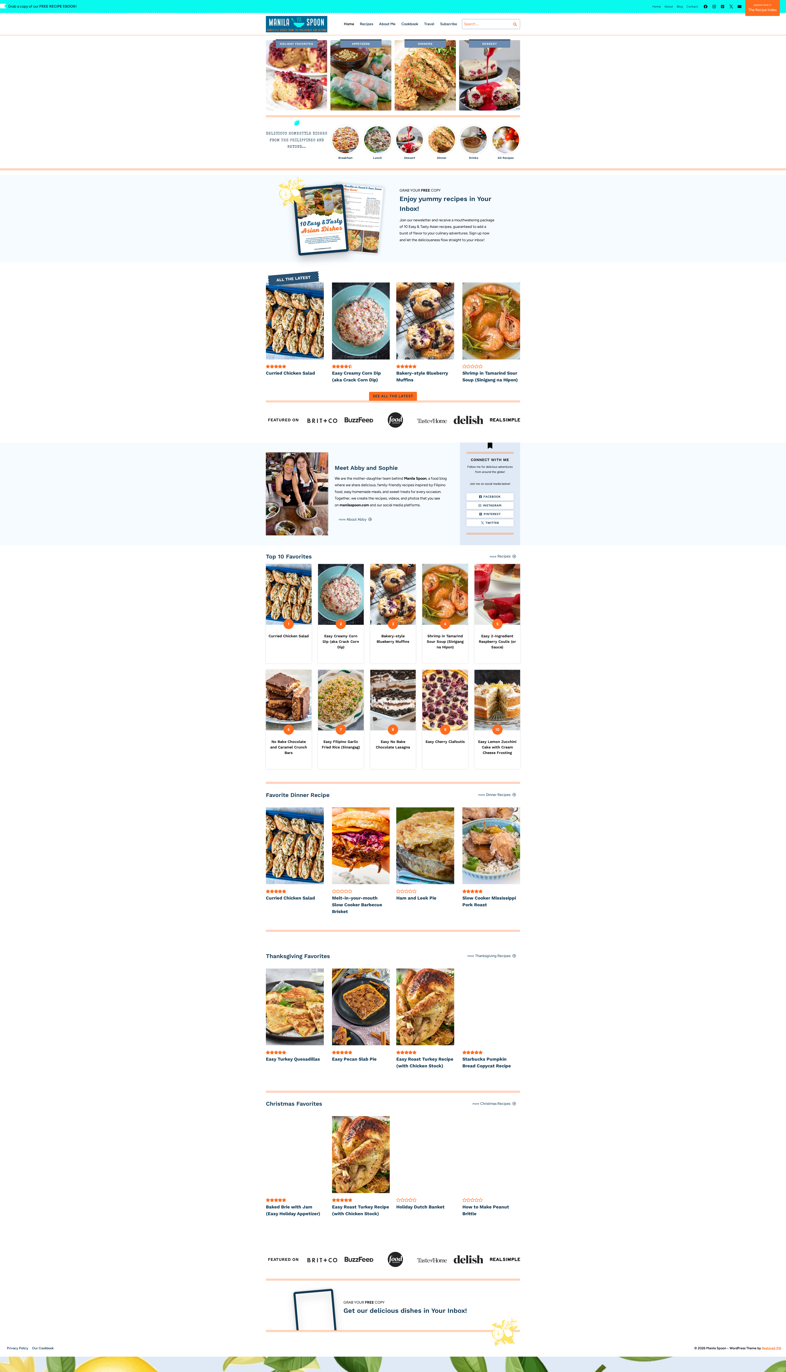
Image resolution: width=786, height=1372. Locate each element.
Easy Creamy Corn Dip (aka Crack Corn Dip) (341, 641)
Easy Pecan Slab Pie (354, 1059)
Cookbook (409, 24)
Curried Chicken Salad (290, 373)
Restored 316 (771, 1348)
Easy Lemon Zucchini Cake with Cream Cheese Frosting (497, 747)
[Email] (739, 6)
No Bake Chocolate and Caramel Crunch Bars (288, 747)
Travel (429, 24)
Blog (680, 6)
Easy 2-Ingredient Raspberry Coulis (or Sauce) (497, 641)
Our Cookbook (43, 1348)
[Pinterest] (722, 6)
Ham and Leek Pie (416, 898)
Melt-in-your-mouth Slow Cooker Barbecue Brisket (357, 904)
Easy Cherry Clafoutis (445, 741)
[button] (268, 366)
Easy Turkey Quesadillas (293, 1059)
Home (656, 6)
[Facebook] (705, 6)
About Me (387, 24)
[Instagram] (714, 6)
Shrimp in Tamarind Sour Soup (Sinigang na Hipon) (445, 641)
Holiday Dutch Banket (420, 1206)
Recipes (366, 24)
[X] (731, 6)
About (668, 6)
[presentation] (295, 321)
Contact (692, 6)
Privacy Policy (17, 1348)
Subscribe (448, 24)
